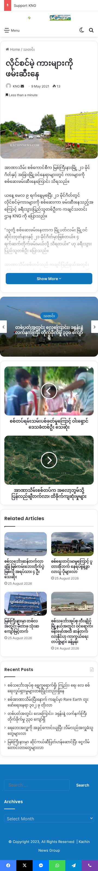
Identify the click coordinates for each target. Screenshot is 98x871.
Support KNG (25, 5)
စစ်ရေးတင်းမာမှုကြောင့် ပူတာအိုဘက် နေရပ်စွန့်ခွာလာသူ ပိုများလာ (71, 566)
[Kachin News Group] (49, 18)
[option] (49, 327)
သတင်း (29, 49)
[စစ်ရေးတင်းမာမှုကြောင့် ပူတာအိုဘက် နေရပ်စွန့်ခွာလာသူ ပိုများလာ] (72, 544)
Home (14, 49)
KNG (16, 86)
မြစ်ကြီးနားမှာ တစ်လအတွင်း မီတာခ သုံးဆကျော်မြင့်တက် (21, 626)
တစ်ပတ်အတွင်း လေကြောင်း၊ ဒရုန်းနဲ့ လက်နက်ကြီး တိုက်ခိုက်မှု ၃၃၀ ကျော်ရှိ (49, 332)
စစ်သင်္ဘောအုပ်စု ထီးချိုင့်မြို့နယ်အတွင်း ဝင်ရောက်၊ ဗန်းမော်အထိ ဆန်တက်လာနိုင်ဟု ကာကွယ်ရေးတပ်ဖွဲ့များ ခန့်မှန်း (72, 631)
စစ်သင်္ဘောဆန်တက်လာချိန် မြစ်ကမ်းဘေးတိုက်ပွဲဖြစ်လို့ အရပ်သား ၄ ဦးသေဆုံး (24, 569)
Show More (48, 278)
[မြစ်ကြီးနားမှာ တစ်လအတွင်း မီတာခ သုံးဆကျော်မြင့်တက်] (25, 604)
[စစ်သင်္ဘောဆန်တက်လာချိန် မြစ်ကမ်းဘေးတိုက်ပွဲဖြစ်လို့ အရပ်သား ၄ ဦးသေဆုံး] (25, 544)
